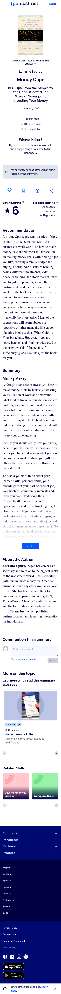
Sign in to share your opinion (24, 659)
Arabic (6, 913)
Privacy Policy (10, 928)
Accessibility (9, 947)
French (6, 906)
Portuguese (9, 900)
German (7, 874)
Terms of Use (9, 934)
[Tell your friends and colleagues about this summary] (51, 190)
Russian (7, 887)
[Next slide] (56, 753)
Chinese (7, 893)
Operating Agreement (14, 941)
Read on (30, 546)
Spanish (7, 880)
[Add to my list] (37, 190)
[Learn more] (22, 202)
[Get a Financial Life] (30, 705)
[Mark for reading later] (23, 190)
